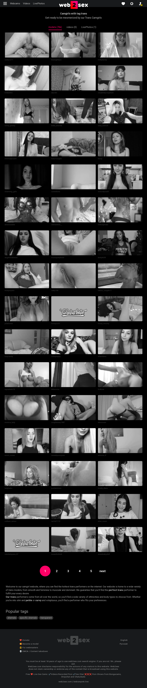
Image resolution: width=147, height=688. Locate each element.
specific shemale (28, 617)
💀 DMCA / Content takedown (34, 651)
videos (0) (71, 27)
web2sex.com (65, 682)
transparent (46, 617)
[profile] (140, 3)
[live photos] (131, 3)
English (124, 640)
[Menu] (5, 3)
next (102, 571)
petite (29, 600)
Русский (124, 644)
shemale (11, 617)
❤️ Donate (24, 640)
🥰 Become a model (29, 644)
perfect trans (116, 590)
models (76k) (55, 27)
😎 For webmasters (29, 648)
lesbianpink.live (81, 682)
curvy (38, 600)
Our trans (11, 597)
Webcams (15, 3)
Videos (26, 3)
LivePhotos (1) (88, 27)
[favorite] (123, 3)
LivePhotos (39, 3)
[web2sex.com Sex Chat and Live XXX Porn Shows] (73, 5)
